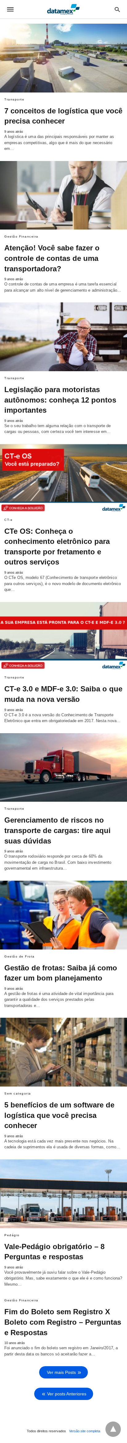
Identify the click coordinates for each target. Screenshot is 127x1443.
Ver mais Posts (61, 1372)
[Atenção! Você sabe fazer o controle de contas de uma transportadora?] (63, 195)
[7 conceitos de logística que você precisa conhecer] (63, 58)
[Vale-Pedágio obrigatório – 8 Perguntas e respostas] (63, 1193)
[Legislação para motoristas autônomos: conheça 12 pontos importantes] (63, 336)
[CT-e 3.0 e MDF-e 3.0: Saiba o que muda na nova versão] (63, 636)
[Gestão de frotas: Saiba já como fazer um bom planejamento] (63, 915)
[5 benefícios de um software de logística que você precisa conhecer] (63, 1052)
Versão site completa (84, 1431)
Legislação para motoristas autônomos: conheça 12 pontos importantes (60, 399)
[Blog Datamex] (63, 9)
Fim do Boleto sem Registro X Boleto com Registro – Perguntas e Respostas (62, 1321)
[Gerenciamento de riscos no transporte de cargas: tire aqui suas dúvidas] (63, 767)
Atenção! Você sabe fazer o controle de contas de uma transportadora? (52, 258)
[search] (117, 9)
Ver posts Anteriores (66, 1393)
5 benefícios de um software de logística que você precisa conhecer (59, 1115)
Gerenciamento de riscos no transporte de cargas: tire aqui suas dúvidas (57, 830)
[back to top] (113, 1429)
